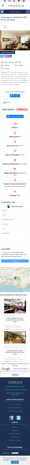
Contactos (15, 430)
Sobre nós (15, 427)
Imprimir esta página (7, 52)
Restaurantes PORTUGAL (15, 407)
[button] (2, 40)
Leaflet (25, 291)
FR (11, 1)
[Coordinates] (15, 278)
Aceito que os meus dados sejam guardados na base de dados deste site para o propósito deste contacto (13, 254)
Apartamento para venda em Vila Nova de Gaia (15, 320)
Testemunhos (15, 437)
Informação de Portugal (15, 411)
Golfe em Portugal (15, 404)
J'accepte (15, 462)
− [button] (2, 272)
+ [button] (2, 269)
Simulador (15, 96)
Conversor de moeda (16, 116)
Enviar (15, 261)
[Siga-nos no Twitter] (18, 418)
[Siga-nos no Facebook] (11, 418)
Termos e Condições (15, 433)
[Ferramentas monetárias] (15, 453)
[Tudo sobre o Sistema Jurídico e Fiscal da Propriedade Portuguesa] (5, 453)
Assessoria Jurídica (15, 440)
